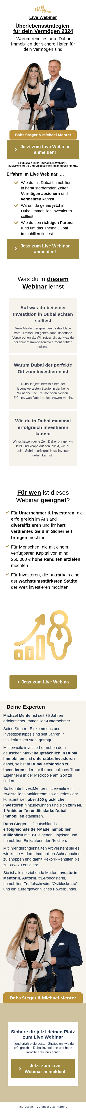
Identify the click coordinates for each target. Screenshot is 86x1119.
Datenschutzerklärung (52, 1106)
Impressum (26, 1106)
